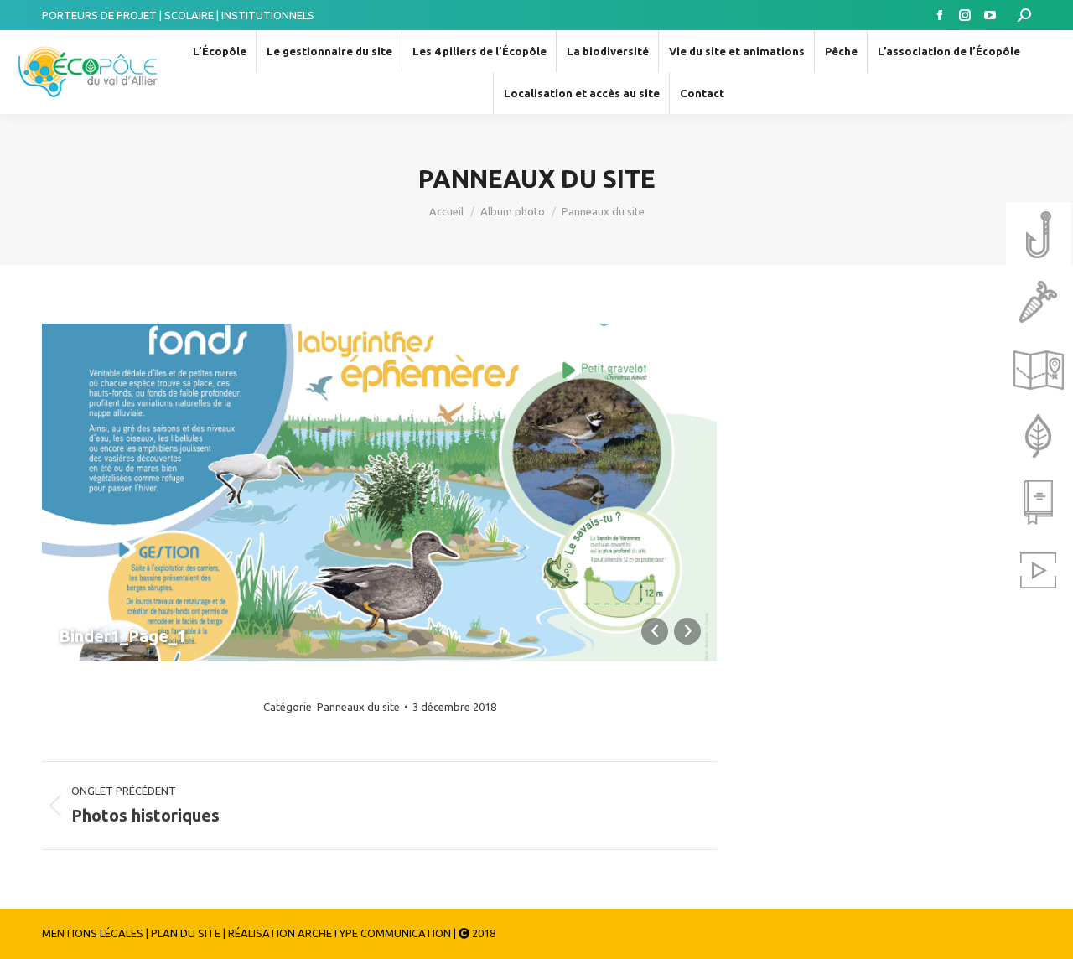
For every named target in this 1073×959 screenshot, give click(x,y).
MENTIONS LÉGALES (92, 933)
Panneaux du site (358, 707)
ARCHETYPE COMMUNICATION (374, 933)
